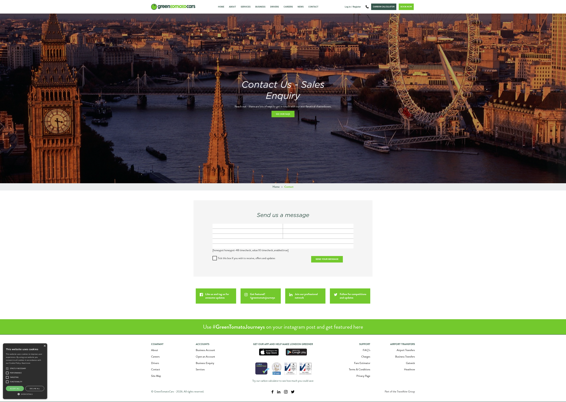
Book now (406, 6)
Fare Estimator (362, 363)
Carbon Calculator (384, 6)
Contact (313, 6)
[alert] (25, 371)
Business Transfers (405, 356)
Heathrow (409, 369)
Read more (26, 363)
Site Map (156, 376)
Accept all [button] (15, 388)
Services (246, 6)
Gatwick (410, 363)
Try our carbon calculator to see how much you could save (283, 381)
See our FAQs (283, 114)
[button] (25, 394)
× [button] (44, 346)
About (232, 6)
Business (260, 6)
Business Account (205, 350)
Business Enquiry (205, 363)
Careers (288, 6)
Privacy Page (363, 376)
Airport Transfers (406, 350)
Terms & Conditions (359, 369)
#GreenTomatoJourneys (239, 327)
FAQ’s (366, 350)
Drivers (274, 6)
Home (221, 6)
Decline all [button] (35, 388)
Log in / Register (353, 6)
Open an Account (205, 356)
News (301, 6)
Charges (365, 356)
